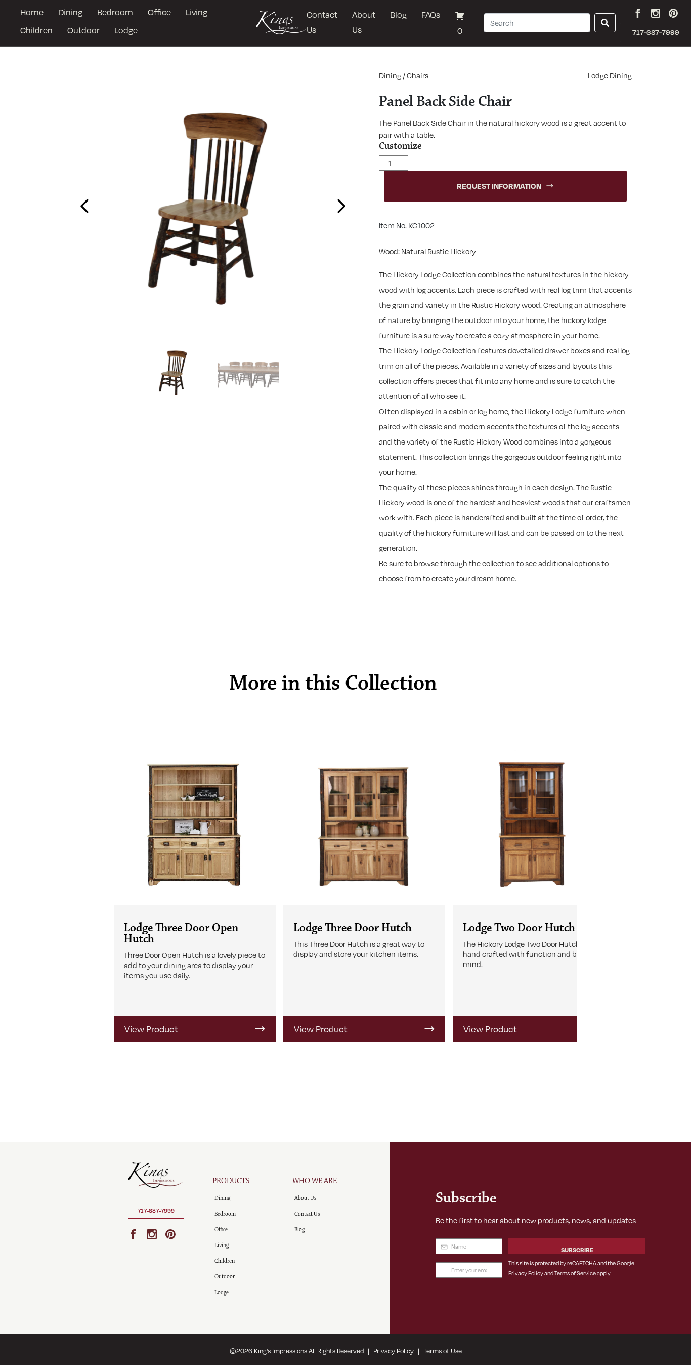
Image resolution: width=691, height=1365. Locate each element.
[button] (82, 202)
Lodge (126, 30)
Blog (398, 14)
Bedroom (115, 12)
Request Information (499, 185)
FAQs (430, 14)
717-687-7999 (156, 1210)
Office (159, 12)
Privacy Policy (525, 1273)
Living (196, 12)
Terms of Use (442, 1350)
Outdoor (83, 30)
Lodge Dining (610, 75)
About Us (363, 22)
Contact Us (322, 22)
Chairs (417, 75)
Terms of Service (575, 1273)
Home (32, 12)
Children (36, 30)
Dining (70, 12)
